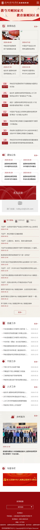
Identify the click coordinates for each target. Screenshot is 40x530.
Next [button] (35, 13)
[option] (20, 13)
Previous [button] (4, 13)
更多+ (20, 312)
